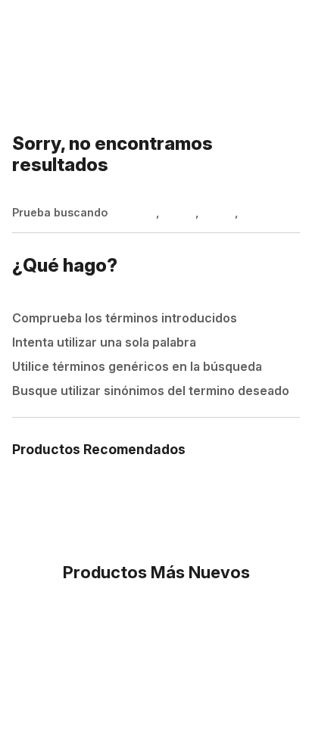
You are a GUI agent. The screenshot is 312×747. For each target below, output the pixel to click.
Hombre (133, 212)
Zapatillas (270, 212)
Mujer (179, 212)
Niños (218, 212)
